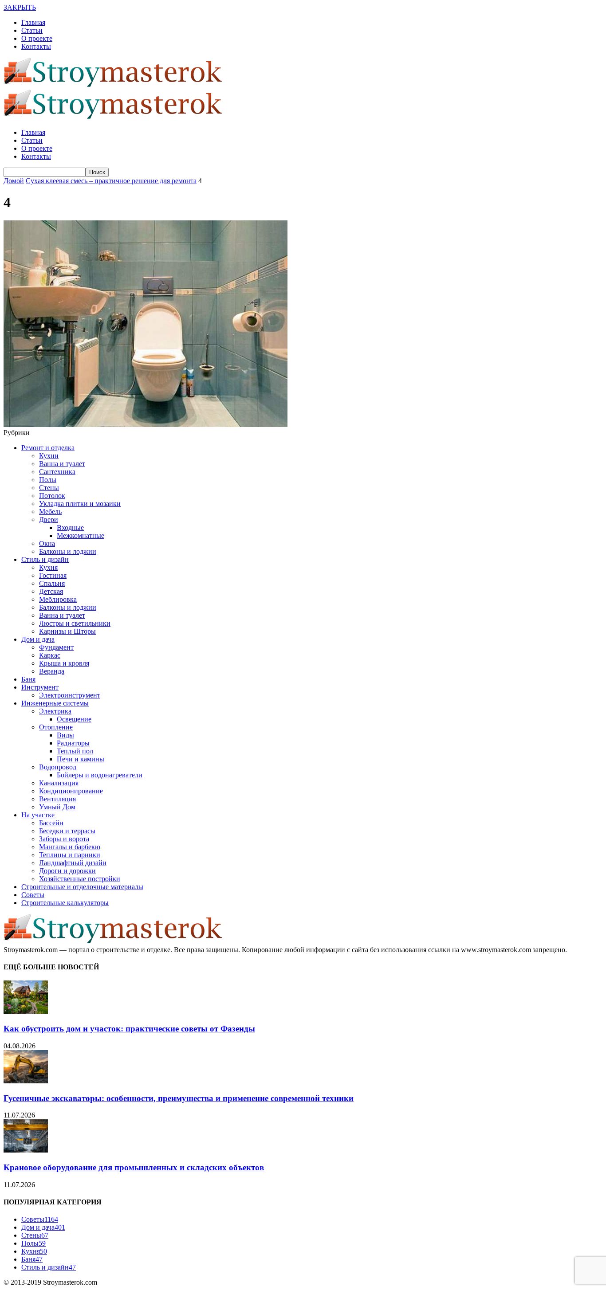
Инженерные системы (55, 703)
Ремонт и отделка (48, 447)
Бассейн (51, 823)
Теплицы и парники (69, 855)
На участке (38, 815)
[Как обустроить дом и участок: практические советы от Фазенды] (26, 1011)
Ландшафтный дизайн (72, 863)
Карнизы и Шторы (67, 631)
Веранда (51, 671)
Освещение (74, 719)
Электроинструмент (69, 695)
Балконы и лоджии (67, 551)
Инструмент (40, 687)
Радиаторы (73, 743)
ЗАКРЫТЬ (20, 7)
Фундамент (56, 647)
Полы (47, 479)
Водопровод (57, 767)
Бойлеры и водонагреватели (99, 775)
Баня (28, 679)
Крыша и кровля (64, 663)
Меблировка (58, 599)
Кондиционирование (71, 791)
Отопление (56, 727)
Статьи (32, 30)
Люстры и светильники (74, 623)
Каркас (49, 655)
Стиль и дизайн (45, 559)
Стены (49, 487)
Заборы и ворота (64, 839)
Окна (47, 543)
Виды (65, 735)
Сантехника (57, 471)
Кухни (49, 455)
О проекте (36, 38)
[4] (145, 424)
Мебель (50, 511)
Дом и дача (38, 639)
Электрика (55, 711)
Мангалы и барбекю (69, 847)
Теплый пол (75, 751)
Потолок (52, 495)
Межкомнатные (80, 535)
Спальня (52, 583)
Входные (70, 527)
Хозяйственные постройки (79, 878)
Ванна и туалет (62, 463)
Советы (32, 894)
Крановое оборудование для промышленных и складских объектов (134, 1167)
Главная (33, 22)
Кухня (48, 567)
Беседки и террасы (67, 831)
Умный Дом (57, 807)
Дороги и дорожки (67, 870)
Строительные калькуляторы (65, 902)
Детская (51, 591)
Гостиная (53, 575)
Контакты (36, 46)
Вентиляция (57, 799)
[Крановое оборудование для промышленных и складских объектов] (26, 1150)
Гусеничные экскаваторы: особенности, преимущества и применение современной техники (179, 1098)
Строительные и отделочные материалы (82, 886)
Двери (48, 519)
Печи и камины (80, 759)
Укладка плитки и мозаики (80, 503)
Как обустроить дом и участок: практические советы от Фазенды (129, 1028)
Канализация (59, 783)
